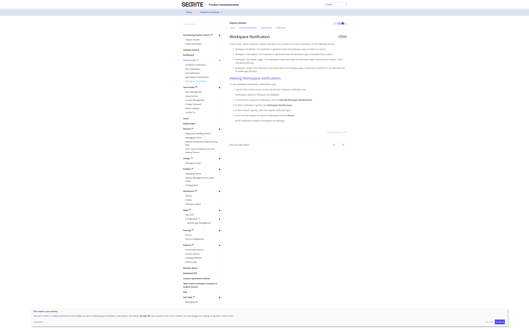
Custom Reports (192, 254)
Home (189, 12)
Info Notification (192, 73)
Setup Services (191, 96)
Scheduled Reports (193, 258)
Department (189, 123)
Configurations (191, 185)
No (343, 145)
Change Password (193, 104)
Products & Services (209, 12)
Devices (188, 128)
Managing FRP (191, 302)
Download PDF (190, 273)
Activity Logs (191, 262)
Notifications (191, 60)
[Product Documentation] (192, 4)
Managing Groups (193, 163)
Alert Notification (192, 69)
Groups (188, 158)
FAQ (185, 292)
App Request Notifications (197, 77)
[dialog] (270, 317)
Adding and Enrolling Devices (198, 133)
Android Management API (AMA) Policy (199, 179)
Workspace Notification (195, 81)
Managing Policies (193, 173)
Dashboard (188, 55)
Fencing (188, 230)
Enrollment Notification (195, 65)
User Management (193, 92)
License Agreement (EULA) (196, 278)
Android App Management (199, 223)
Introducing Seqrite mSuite (197, 35)
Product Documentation (224, 4)
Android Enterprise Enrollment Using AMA (201, 143)
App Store (189, 214)
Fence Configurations (194, 239)
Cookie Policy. (227, 316)
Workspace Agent (193, 204)
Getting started (191, 50)
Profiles (188, 169)
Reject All (489, 322)
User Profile (190, 87)
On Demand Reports (194, 249)
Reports (188, 244)
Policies (188, 195)
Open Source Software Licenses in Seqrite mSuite (200, 285)
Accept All (500, 322)
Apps (187, 210)
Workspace (190, 191)
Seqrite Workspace (193, 44)
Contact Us (190, 112)
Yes (334, 145)
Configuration (192, 218)
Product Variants (192, 39)
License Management (195, 100)
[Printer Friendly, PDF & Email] (342, 36)
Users (186, 118)
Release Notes (190, 268)
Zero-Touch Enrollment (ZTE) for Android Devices (200, 151)
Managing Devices (193, 137)
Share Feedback (192, 108)
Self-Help (189, 297)
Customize (38, 322)
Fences (188, 235)
